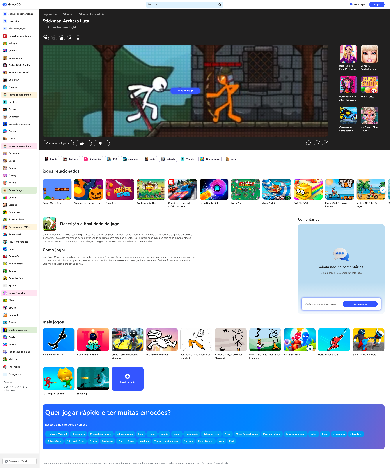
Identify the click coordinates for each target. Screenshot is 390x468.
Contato (8, 382)
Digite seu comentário (321, 304)
